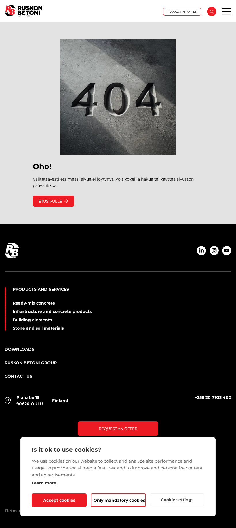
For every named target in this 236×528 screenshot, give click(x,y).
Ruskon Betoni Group (31, 362)
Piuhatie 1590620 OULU (29, 400)
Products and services (41, 289)
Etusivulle (50, 201)
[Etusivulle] (39, 11)
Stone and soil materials (38, 328)
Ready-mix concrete (34, 303)
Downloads (19, 349)
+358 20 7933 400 (213, 397)
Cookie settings (177, 499)
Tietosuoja (15, 510)
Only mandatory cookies (119, 500)
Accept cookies (59, 500)
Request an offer (118, 428)
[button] (211, 11)
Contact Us (18, 376)
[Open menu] (226, 11)
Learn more (44, 483)
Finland (60, 400)
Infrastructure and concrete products (52, 311)
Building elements (32, 319)
